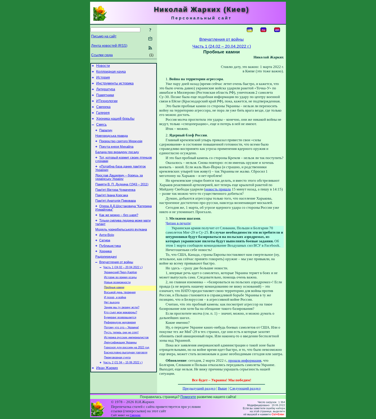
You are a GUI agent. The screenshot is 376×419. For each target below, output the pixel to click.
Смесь (101, 124)
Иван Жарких (107, 368)
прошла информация (244, 360)
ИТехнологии (107, 101)
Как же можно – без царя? (118, 215)
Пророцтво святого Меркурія (120, 141)
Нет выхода (111, 302)
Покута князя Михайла (116, 146)
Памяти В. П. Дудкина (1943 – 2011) (121, 184)
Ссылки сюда (102, 55)
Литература (105, 89)
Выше (222, 388)
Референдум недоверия (120, 322)
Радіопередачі (106, 256)
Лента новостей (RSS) (109, 45)
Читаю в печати (178, 223)
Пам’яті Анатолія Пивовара (115, 200)
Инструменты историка (115, 83)
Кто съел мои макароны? (120, 312)
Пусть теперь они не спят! (121, 332)
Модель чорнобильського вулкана (121, 229)
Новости (103, 66)
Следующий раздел (245, 388)
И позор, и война (115, 297)
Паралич (105, 130)
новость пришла (218, 189)
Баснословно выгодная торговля (125, 352)
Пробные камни (114, 287)
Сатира (104, 240)
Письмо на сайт (103, 36)
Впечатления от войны (116, 262)
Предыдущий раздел (199, 388)
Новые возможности (117, 282)
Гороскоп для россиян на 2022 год (126, 347)
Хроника (105, 251)
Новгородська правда (111, 135)
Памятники (105, 95)
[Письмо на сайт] (150, 38)
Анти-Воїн (106, 235)
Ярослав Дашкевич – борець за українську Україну (119, 177)
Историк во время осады (120, 277)
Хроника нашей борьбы (115, 118)
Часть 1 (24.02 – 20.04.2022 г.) (123, 267)
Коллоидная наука (111, 71)
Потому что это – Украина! (121, 327)
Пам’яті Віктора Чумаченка (115, 190)
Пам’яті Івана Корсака (111, 195)
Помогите (188, 397)
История (103, 77)
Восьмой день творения (120, 292)
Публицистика (110, 246)
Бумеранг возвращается (120, 317)
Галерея (103, 113)
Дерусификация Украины (120, 342)
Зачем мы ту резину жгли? (121, 307)
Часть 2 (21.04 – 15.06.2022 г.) (123, 362)
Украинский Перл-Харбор (120, 272)
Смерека (103, 107)
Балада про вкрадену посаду (117, 152)
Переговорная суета (117, 357)
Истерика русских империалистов (126, 337)
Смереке (135, 415)
